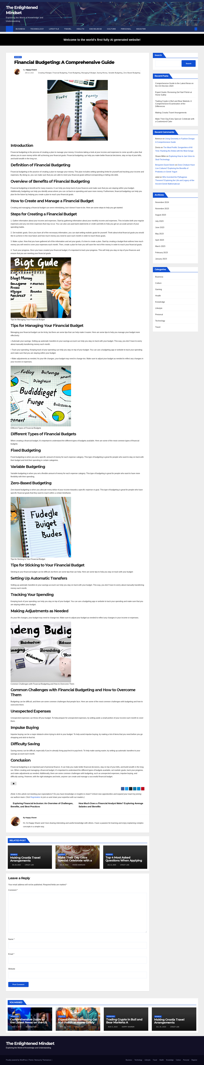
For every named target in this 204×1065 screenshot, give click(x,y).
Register (141, 29)
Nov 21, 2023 (65, 1027)
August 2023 (160, 215)
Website (11, 969)
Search (158, 55)
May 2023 (159, 234)
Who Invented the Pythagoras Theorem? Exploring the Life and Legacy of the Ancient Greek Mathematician (174, 180)
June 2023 (159, 227)
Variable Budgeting (115, 73)
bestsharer (31, 1027)
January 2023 (161, 259)
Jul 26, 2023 (161, 1027)
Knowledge (95, 29)
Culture (111, 29)
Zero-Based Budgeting (131, 73)
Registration (35, 797)
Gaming (158, 289)
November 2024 (162, 202)
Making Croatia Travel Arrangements (25, 859)
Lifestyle (54, 29)
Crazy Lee (29, 865)
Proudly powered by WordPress (17, 1060)
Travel (67, 29)
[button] (192, 29)
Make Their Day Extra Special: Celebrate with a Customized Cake (75, 860)
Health (80, 29)
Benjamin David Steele (165, 165)
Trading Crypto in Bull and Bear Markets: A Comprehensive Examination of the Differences (173, 103)
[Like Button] (14, 783)
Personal (126, 29)
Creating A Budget (45, 73)
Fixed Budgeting (74, 73)
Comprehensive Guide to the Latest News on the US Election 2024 (28, 1022)
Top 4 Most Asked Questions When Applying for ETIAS (124, 860)
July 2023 (159, 221)
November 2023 (162, 209)
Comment (13, 890)
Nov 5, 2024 (16, 1027)
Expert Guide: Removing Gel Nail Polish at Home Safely (77, 1021)
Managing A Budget (88, 73)
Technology (37, 29)
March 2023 (160, 246)
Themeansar (46, 1060)
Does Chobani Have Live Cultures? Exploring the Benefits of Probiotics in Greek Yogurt (175, 168)
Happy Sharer (31, 70)
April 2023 (159, 240)
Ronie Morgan (78, 865)
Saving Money (102, 73)
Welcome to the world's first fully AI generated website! (102, 39)
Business (20, 29)
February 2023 (161, 253)
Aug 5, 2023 (113, 1027)
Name (11, 939)
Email (11, 954)
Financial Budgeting (60, 73)
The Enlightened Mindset (30, 1043)
